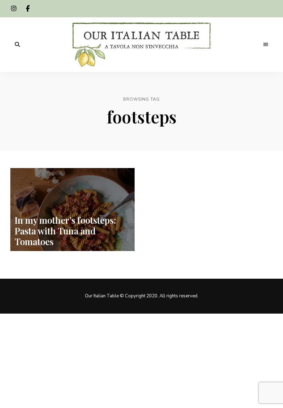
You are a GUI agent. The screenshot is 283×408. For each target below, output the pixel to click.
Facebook (28, 8)
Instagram (14, 8)
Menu (266, 45)
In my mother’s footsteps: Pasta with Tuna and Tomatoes (65, 231)
